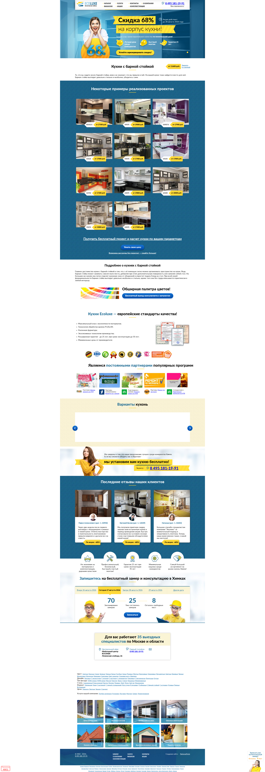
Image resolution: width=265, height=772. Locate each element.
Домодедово (141, 768)
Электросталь (154, 771)
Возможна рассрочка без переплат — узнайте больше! (132, 253)
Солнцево (144, 771)
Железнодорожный (117, 766)
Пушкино (164, 768)
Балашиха (86, 766)
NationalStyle (185, 754)
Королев (147, 766)
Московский (91, 771)
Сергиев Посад (85, 768)
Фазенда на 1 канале (112, 393)
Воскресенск (93, 766)
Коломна (142, 766)
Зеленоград (134, 768)
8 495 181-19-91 (174, 3)
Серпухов (91, 768)
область (170, 771)
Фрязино (96, 768)
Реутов (122, 771)
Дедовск (169, 768)
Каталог (107, 3)
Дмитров (98, 766)
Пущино (177, 766)
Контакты (134, 3)
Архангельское (98, 771)
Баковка (104, 771)
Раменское (182, 766)
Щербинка (133, 771)
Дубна (110, 766)
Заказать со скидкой (186, 66)
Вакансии (108, 6)
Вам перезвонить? (177, 6)
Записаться (132, 615)
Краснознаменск (176, 768)
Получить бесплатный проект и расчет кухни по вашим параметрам (132, 238)
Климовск (137, 766)
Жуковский (125, 766)
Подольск (172, 766)
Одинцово (124, 768)
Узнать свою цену (132, 247)
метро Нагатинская (163, 771)
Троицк (182, 768)
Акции (120, 6)
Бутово (108, 771)
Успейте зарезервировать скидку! (135, 52)
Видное (120, 768)
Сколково (138, 771)
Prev (75, 428)
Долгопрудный (105, 766)
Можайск (159, 766)
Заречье (149, 771)
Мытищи (118, 771)
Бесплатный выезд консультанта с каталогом (147, 296)
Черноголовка (102, 768)
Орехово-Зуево (165, 766)
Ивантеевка (131, 766)
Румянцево (127, 771)
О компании (148, 3)
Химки (129, 768)
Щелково (109, 768)
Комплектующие (137, 6)
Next (190, 428)
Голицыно (159, 768)
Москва (82, 766)
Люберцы (113, 771)
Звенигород (153, 768)
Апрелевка (147, 768)
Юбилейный (115, 768)
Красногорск (153, 766)
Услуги (120, 3)
